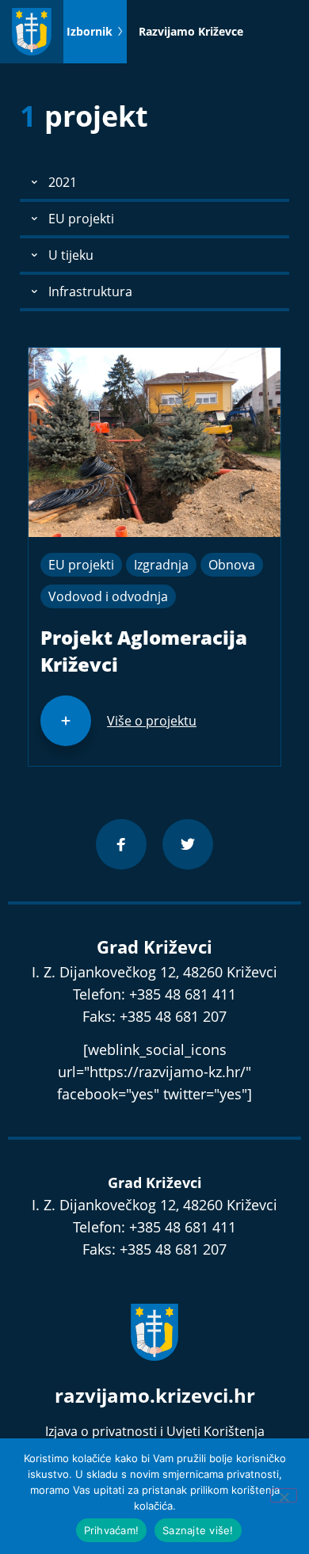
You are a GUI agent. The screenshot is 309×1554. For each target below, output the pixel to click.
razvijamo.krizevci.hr (155, 1395)
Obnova (231, 564)
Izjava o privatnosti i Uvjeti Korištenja (155, 1431)
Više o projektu (151, 720)
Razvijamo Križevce (191, 31)
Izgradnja (161, 564)
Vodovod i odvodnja (108, 596)
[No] (283, 1495)
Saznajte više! (198, 1530)
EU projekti (81, 564)
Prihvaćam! (111, 1530)
